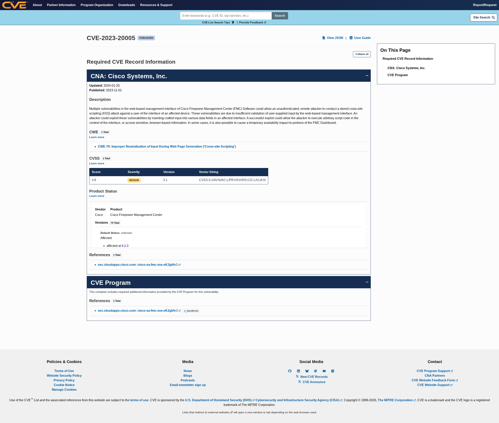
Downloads (126, 5)
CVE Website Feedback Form (434, 380)
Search (280, 15)
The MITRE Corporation (395, 400)
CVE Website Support (433, 385)
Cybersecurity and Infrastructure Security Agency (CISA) (297, 400)
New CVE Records (314, 376)
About (37, 5)
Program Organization (97, 5)
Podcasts (188, 380)
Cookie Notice (64, 385)
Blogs (187, 375)
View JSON (334, 38)
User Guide (362, 38)
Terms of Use (64, 371)
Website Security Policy (64, 375)
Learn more (96, 137)
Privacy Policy (64, 380)
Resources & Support (156, 5)
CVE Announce (314, 382)
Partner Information (61, 5)
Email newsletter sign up (188, 385)
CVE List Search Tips (216, 22)
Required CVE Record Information (408, 58)
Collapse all (362, 54)
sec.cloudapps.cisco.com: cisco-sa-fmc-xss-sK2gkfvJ (138, 264)
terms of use (139, 400)
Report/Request (484, 5)
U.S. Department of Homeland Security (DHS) (218, 400)
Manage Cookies (64, 389)
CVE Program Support (434, 371)
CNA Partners (435, 375)
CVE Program (398, 75)
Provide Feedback (251, 22)
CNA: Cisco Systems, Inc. (406, 68)
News (188, 371)
